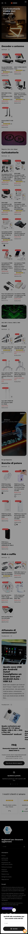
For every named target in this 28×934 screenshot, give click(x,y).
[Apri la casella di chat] (25, 931)
